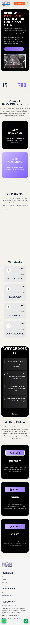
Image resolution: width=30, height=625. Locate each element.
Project (4, 582)
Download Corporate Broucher (14, 49)
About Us (5, 579)
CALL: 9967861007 (19, 3)
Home (4, 577)
